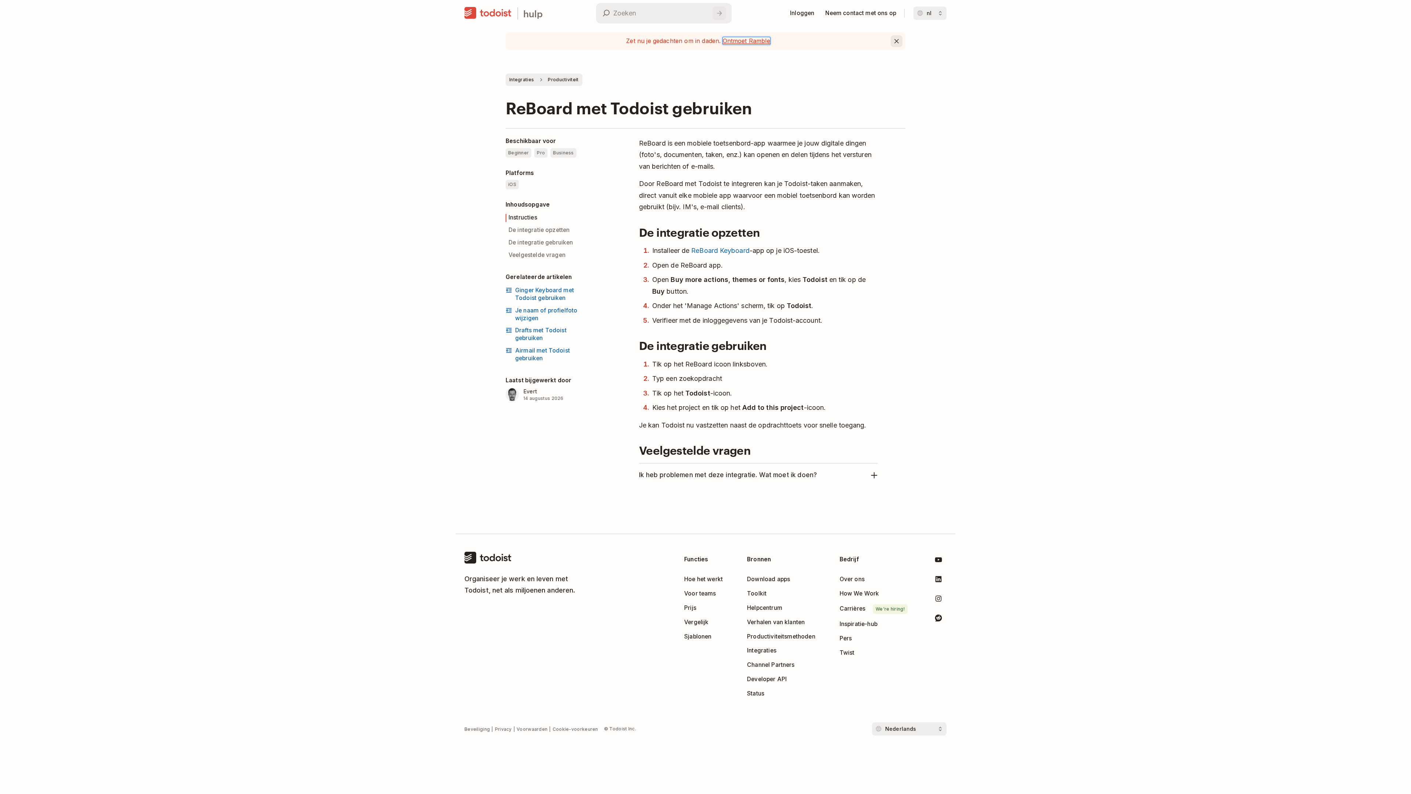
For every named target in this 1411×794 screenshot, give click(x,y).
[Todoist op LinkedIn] (938, 580)
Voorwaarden (532, 729)
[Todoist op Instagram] (938, 600)
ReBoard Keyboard (720, 250)
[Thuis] (487, 13)
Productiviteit (563, 79)
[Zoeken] (719, 13)
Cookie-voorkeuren (575, 729)
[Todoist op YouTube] (938, 561)
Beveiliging (477, 729)
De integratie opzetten (539, 229)
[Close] (896, 41)
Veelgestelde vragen (537, 254)
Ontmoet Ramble (746, 40)
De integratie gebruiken (541, 242)
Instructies (523, 217)
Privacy (503, 729)
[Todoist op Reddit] (938, 619)
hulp (533, 13)
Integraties (521, 79)
